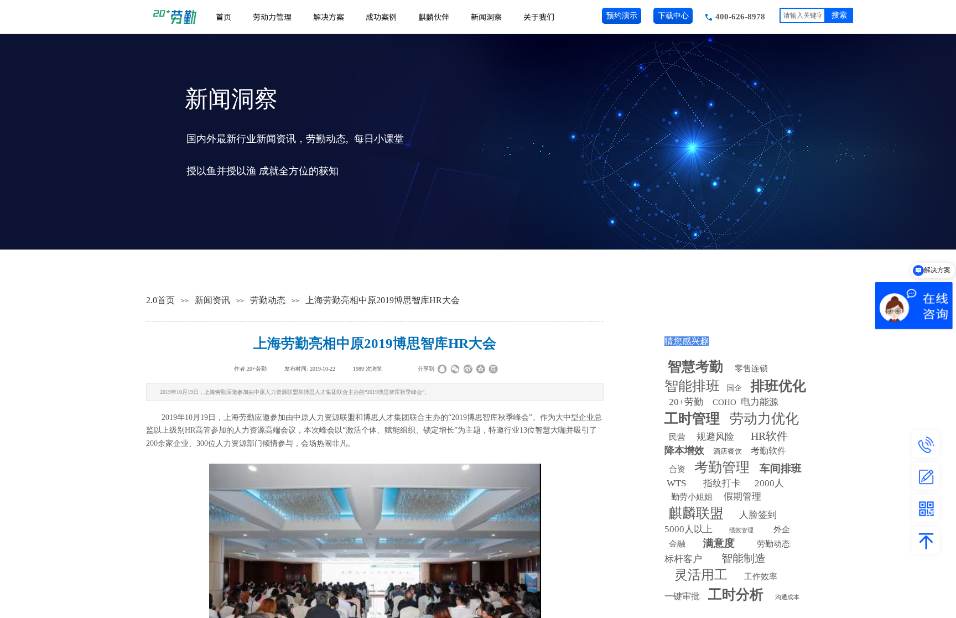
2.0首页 (160, 300)
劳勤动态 (267, 300)
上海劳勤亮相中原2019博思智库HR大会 (382, 300)
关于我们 (538, 16)
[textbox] (802, 15)
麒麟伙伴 (433, 16)
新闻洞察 (486, 16)
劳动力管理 (272, 16)
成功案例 (381, 16)
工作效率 (760, 576)
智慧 (695, 366)
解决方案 (328, 16)
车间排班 (781, 468)
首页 (223, 16)
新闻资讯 (212, 300)
